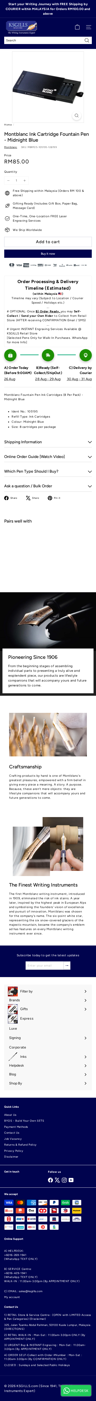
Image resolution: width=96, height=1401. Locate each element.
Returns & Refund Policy (20, 1144)
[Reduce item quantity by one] (8, 180)
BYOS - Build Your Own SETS (24, 1120)
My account (12, 1297)
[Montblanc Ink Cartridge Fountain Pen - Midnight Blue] (48, 544)
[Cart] (77, 27)
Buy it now (48, 253)
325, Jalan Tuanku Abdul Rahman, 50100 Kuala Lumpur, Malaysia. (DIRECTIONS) (47, 1327)
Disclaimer (11, 1156)
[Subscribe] (67, 965)
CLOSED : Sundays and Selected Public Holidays (37, 1365)
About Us (10, 1114)
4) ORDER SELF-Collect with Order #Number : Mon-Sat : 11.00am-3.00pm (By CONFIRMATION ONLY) (43, 1357)
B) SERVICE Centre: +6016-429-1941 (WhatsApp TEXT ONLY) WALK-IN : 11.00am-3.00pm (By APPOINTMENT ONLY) (42, 1275)
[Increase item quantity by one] (24, 180)
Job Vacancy (13, 1138)
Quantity (10, 171)
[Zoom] (76, 115)
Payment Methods (16, 1126)
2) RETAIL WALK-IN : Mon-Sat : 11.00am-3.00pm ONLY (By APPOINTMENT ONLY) (44, 1337)
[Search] (87, 40)
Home (8, 124)
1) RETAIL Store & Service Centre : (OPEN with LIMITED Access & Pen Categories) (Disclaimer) (47, 1317)
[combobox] (48, 40)
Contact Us (11, 1132)
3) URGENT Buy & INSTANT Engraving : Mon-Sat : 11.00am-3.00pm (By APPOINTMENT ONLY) (45, 1347)
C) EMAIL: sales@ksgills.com (23, 1291)
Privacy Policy (13, 1150)
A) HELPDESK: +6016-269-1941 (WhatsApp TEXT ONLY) (21, 1255)
